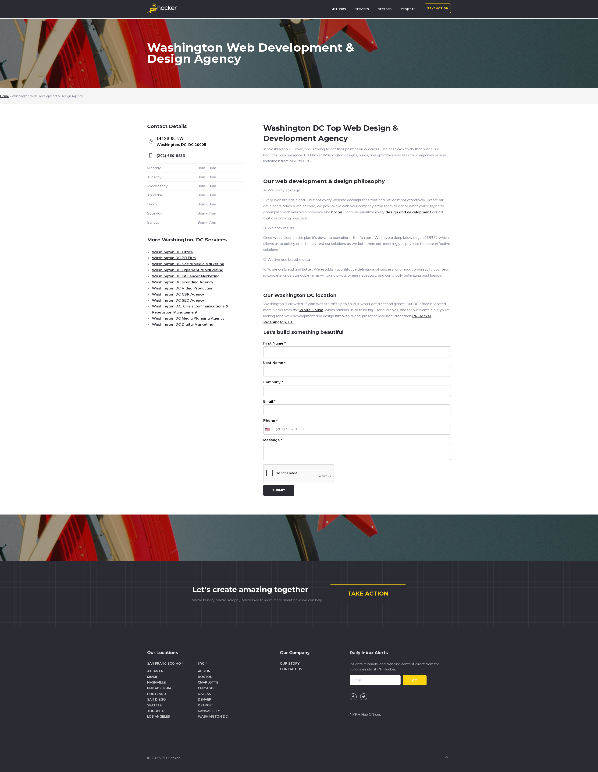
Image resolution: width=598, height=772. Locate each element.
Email (269, 401)
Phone (270, 420)
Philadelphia (159, 688)
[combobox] (268, 429)
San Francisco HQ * (165, 663)
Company (273, 382)
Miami (152, 677)
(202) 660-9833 (171, 155)
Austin (204, 671)
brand (336, 212)
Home (4, 96)
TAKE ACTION (437, 8)
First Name (274, 343)
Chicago (206, 688)
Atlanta (155, 671)
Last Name (274, 362)
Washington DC (213, 716)
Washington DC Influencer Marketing (186, 276)
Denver (204, 699)
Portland (156, 694)
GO (414, 680)
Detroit (205, 705)
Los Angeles (158, 716)
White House (311, 309)
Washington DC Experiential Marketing (187, 270)
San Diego (156, 699)
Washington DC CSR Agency (178, 294)
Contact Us (291, 669)
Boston (205, 677)
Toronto (156, 711)
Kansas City (209, 711)
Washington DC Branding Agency (182, 282)
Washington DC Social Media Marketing (188, 263)
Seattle (154, 705)
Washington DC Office (172, 252)
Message (272, 439)
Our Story (289, 663)
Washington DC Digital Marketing (182, 324)
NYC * (202, 663)
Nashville (156, 682)
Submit (278, 490)
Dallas (204, 694)
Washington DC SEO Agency (178, 300)
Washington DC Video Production (183, 288)
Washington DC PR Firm (174, 257)
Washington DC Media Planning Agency (188, 318)
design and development (408, 212)
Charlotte (208, 682)
